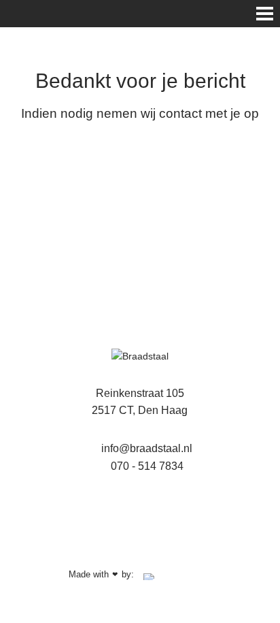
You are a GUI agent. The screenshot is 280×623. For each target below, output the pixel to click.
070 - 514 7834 (145, 466)
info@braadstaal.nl (145, 448)
